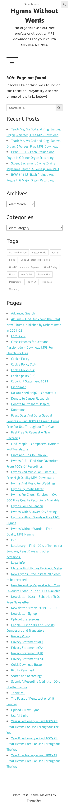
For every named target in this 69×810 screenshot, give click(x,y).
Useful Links (19, 715)
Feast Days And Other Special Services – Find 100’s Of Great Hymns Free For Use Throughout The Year (33, 421)
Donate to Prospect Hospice (30, 403)
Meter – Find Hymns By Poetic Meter (36, 568)
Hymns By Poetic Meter (27, 489)
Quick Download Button (27, 664)
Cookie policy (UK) (23, 375)
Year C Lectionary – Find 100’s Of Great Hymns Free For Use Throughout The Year (33, 761)
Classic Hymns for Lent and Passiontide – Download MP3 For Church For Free (30, 347)
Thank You (18, 692)
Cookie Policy (20, 358)
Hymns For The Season (27, 506)
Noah (12, 274)
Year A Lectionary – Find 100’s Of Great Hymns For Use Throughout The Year (33, 727)
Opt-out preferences (25, 619)
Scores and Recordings (26, 675)
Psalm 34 (31, 282)
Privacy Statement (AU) (27, 641)
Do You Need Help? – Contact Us (33, 392)
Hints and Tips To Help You (29, 454)
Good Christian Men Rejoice (24, 267)
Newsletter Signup (24, 613)
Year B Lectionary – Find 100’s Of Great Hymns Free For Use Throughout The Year (33, 744)
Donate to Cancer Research (30, 398)
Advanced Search (23, 313)
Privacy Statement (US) (27, 658)
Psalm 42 (47, 282)
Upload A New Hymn (25, 709)
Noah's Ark (26, 274)
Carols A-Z (18, 336)
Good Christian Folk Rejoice (35, 260)
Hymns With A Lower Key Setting (34, 511)
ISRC (14, 539)
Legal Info (18, 562)
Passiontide (44, 274)
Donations (18, 409)
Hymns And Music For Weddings (33, 483)
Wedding (14, 289)
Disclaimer (18, 387)
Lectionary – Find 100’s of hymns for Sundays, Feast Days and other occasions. (34, 551)
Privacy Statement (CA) (27, 647)
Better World (39, 252)
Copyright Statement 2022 (29, 381)
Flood (12, 260)
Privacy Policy (20, 636)
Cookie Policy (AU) (23, 364)
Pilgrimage (15, 282)
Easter (55, 252)
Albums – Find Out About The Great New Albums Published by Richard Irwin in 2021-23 (34, 325)
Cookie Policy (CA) (23, 370)
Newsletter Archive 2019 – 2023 (34, 607)
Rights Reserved (22, 670)
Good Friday (50, 267)
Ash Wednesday (17, 252)
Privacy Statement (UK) (27, 653)
